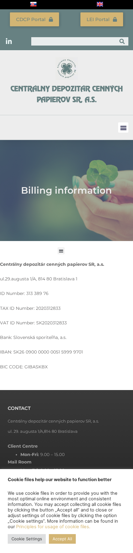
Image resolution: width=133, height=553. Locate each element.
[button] (123, 127)
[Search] (122, 41)
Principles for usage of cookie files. (53, 526)
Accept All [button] (62, 538)
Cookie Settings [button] (26, 538)
